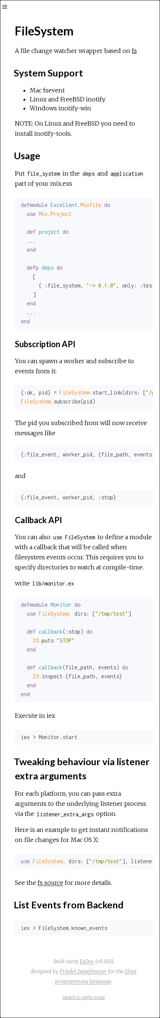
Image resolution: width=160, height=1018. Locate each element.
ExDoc (87, 961)
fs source (50, 882)
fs (134, 50)
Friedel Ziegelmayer (83, 971)
